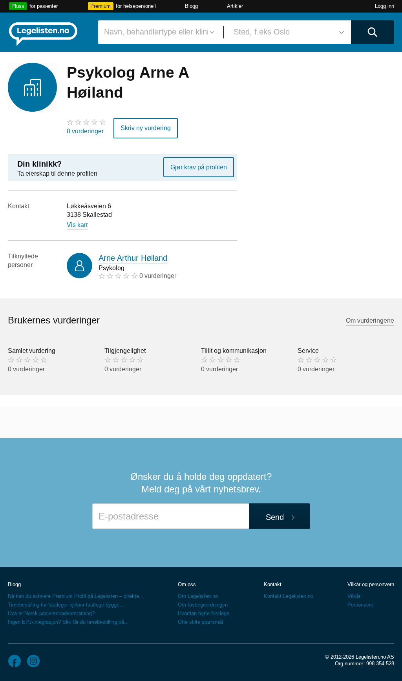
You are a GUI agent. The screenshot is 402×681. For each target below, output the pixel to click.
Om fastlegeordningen (203, 605)
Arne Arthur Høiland (133, 258)
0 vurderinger (85, 131)
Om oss (187, 584)
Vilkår (353, 596)
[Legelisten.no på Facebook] (14, 661)
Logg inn (384, 6)
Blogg (191, 6)
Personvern (360, 605)
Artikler (235, 6)
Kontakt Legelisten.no (288, 596)
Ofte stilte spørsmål (200, 622)
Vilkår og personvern (370, 584)
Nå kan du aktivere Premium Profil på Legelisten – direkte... (76, 596)
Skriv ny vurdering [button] (146, 128)
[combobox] (157, 32)
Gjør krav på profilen (198, 167)
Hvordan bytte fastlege (203, 613)
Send (275, 517)
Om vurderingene (370, 320)
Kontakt (272, 584)
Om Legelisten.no (198, 596)
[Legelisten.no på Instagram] (33, 661)
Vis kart (77, 225)
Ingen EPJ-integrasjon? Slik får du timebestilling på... (68, 622)
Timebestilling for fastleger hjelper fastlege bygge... (66, 605)
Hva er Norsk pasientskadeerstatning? (51, 613)
